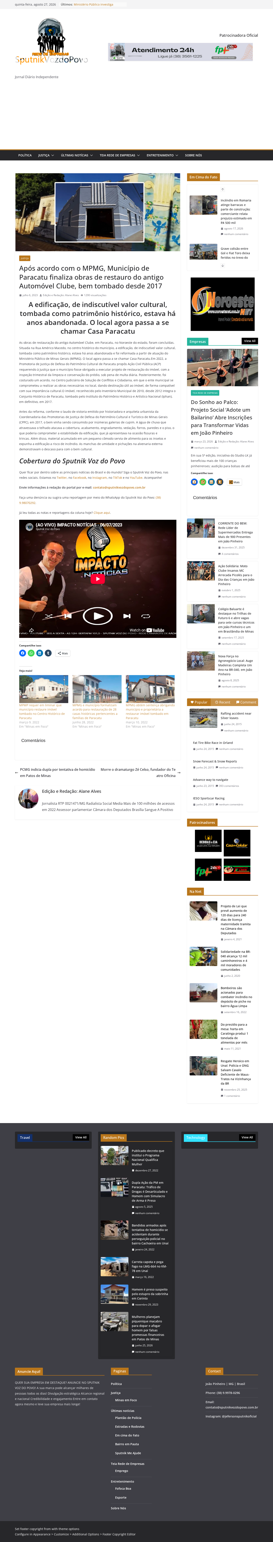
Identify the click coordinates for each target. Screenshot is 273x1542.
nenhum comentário (236, 234)
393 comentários (229, 786)
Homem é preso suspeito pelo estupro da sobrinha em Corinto (150, 1293)
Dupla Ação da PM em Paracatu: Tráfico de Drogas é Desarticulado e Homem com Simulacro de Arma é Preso (150, 1192)
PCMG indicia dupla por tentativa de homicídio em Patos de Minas (57, 772)
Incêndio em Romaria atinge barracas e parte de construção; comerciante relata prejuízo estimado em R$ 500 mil (236, 211)
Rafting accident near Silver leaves (236, 715)
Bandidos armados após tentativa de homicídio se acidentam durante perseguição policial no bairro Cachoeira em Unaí (150, 1234)
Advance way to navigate (210, 780)
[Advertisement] (136, 117)
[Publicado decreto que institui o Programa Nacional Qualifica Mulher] (114, 1160)
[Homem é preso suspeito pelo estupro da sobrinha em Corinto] (114, 1297)
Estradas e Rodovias (129, 1427)
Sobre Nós (193, 155)
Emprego (121, 1471)
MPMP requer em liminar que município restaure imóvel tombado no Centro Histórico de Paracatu (42, 711)
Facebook (79, 478)
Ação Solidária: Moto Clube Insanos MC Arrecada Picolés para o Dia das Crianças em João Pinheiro (236, 575)
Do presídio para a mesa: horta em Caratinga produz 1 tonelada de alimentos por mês (234, 1033)
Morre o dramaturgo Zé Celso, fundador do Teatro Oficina (138, 772)
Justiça (43, 155)
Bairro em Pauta (127, 1444)
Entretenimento (160, 155)
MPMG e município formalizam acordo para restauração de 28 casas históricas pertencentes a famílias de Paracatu (95, 711)
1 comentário (232, 1096)
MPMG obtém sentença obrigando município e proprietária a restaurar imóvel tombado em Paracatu (150, 711)
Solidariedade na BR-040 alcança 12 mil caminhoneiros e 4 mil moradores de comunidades (236, 961)
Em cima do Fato (127, 1435)
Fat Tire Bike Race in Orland (213, 743)
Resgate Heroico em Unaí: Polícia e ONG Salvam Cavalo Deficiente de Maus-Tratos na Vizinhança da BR (236, 1072)
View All (250, 341)
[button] (51, 155)
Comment (248, 702)
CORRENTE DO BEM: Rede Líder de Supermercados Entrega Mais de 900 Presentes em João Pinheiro (235, 532)
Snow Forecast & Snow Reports (215, 761)
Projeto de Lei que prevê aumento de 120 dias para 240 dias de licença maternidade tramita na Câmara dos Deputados (236, 919)
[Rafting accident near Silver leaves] (203, 718)
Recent (224, 702)
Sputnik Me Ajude (128, 1453)
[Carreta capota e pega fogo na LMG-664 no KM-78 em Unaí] (114, 1269)
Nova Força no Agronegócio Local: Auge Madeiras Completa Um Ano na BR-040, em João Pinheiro (235, 665)
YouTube (136, 478)
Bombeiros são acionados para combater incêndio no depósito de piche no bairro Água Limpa (236, 997)
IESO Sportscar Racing (209, 798)
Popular (201, 702)
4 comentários (230, 554)
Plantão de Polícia (128, 1418)
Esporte (120, 1497)
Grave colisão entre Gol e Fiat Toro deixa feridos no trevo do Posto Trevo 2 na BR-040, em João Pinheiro (236, 258)
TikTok (117, 478)
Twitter (62, 478)
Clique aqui (102, 513)
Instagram (99, 478)
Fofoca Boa (123, 1488)
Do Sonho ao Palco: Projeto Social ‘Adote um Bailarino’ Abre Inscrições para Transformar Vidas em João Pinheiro (221, 417)
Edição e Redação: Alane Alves (61, 295)
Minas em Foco (126, 1400)
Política (25, 155)
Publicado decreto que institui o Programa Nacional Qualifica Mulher (148, 1157)
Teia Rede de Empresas (117, 155)
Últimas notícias (74, 155)
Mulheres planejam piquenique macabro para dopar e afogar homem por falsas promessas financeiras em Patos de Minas (148, 1328)
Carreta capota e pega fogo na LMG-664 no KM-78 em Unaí (149, 1266)
